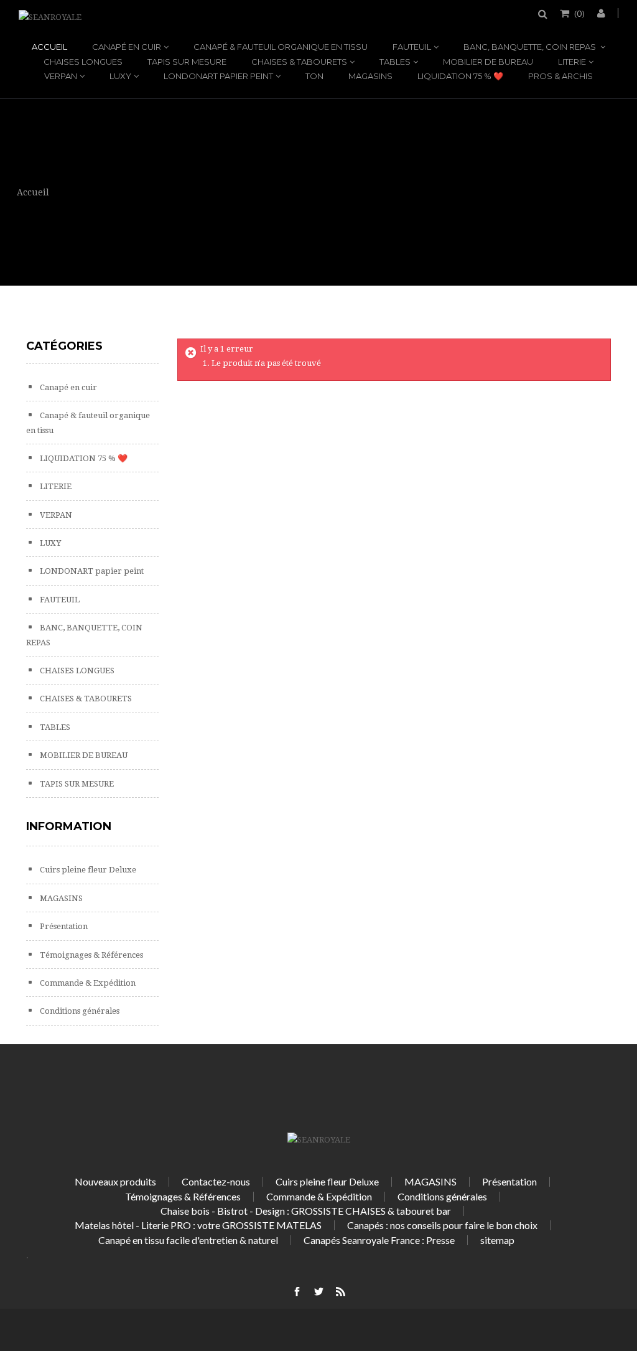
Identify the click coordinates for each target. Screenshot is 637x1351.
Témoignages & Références (90, 955)
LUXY (120, 76)
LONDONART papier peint (218, 76)
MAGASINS (370, 76)
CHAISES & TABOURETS (299, 62)
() (579, 13)
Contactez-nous (216, 1181)
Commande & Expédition (87, 983)
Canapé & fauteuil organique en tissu (280, 47)
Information (68, 826)
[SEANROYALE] (50, 17)
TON (314, 76)
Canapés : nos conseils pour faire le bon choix (442, 1225)
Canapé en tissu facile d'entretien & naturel (188, 1240)
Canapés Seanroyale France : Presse (379, 1240)
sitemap (497, 1240)
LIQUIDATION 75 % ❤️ (460, 76)
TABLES (395, 62)
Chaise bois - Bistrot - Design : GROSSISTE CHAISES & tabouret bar (305, 1211)
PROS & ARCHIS (560, 76)
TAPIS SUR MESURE (186, 62)
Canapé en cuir (126, 47)
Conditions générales (78, 1011)
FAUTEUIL (412, 47)
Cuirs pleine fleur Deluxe (87, 869)
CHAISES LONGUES (83, 62)
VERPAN (60, 76)
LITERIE (572, 62)
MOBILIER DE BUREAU (488, 62)
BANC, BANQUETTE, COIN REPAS (530, 47)
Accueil (49, 47)
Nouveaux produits (115, 1181)
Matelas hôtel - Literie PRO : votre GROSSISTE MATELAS (198, 1225)
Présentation (63, 926)
